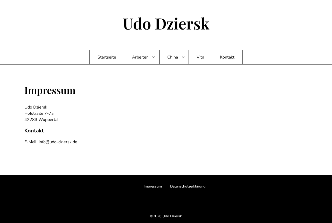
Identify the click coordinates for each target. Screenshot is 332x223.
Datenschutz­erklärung (187, 186)
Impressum (153, 186)
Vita (200, 57)
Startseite (107, 57)
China (172, 57)
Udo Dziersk (166, 23)
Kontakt (227, 57)
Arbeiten (140, 57)
